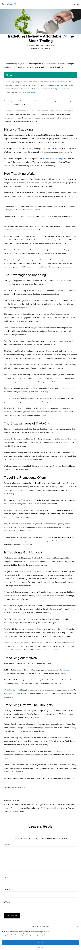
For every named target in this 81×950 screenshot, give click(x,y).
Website (7, 902)
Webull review (52, 680)
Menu (76, 4)
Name (7, 877)
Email (7, 890)
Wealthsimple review (12, 693)
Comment (8, 845)
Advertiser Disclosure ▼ (40, 49)
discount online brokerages (53, 158)
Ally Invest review (60, 85)
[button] (78, 926)
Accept (40, 943)
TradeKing (8, 101)
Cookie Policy (40, 947)
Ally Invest (31, 92)
